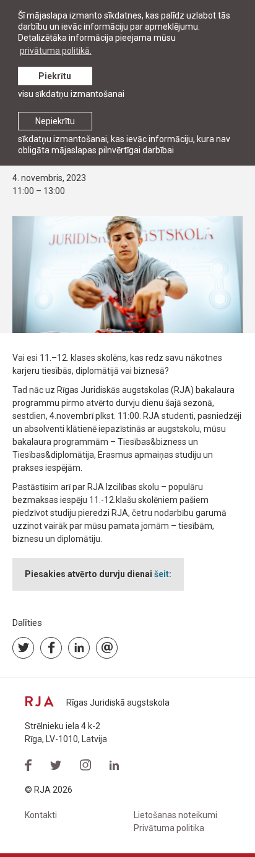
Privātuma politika (169, 828)
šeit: (162, 574)
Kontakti (41, 815)
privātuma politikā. (56, 51)
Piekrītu (54, 76)
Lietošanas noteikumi (175, 815)
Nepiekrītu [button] (55, 121)
